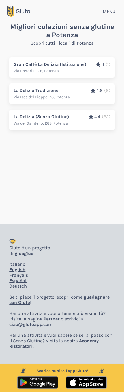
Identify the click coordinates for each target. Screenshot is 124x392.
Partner (52, 319)
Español (18, 280)
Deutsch (18, 286)
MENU (109, 11)
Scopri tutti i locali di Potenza (62, 43)
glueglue (24, 253)
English (17, 269)
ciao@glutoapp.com (30, 324)
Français (18, 275)
